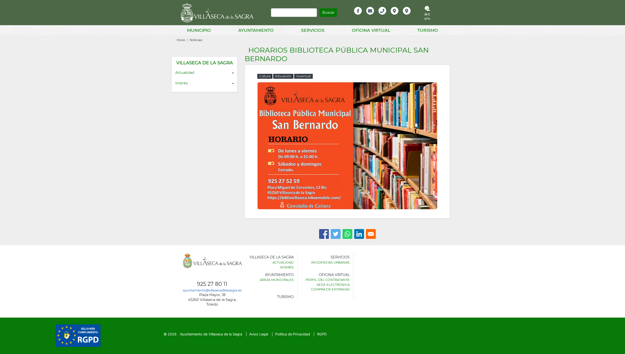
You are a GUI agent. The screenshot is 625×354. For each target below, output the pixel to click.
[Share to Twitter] (336, 234)
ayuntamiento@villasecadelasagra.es (212, 290)
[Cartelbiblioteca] (347, 145)
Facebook (360, 16)
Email (370, 16)
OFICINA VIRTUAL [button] (371, 30)
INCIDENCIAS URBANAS (330, 262)
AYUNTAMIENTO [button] (256, 30)
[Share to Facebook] (324, 234)
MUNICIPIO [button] (199, 30)
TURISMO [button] (427, 30)
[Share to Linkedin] (359, 234)
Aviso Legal (258, 334)
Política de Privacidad (292, 334)
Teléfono (384, 16)
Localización (400, 16)
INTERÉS (287, 267)
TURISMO (285, 297)
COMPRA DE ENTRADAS (330, 289)
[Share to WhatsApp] (347, 234)
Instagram (410, 16)
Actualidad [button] (184, 72)
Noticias (196, 40)
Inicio (181, 40)
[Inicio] (219, 12)
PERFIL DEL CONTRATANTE (328, 280)
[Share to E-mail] (371, 234)
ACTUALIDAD (283, 262)
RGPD (322, 334)
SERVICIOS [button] (312, 30)
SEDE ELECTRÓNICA (333, 285)
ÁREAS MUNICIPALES (277, 280)
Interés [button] (181, 83)
